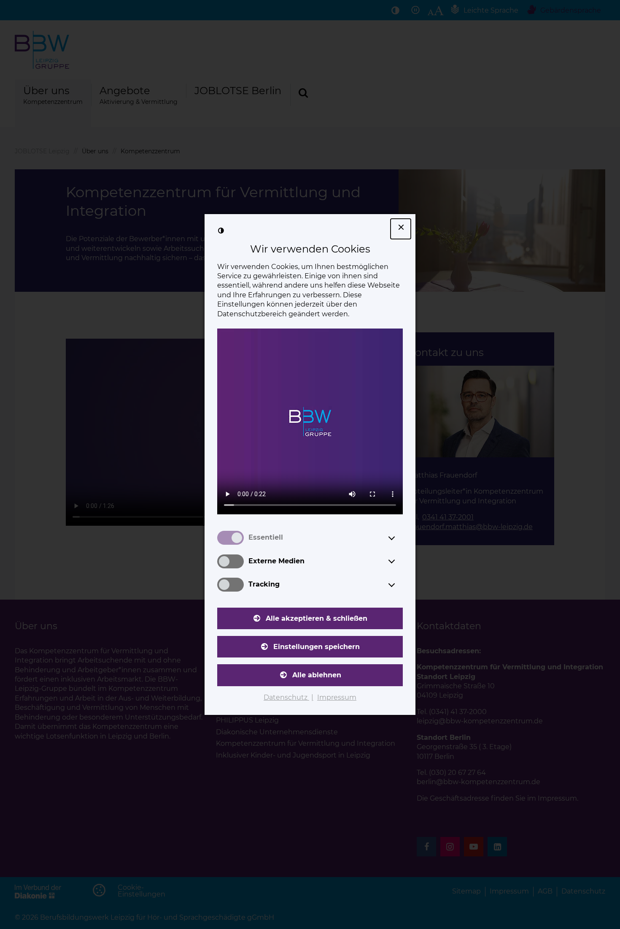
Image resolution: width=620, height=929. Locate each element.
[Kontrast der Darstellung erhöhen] (221, 230)
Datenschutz (286, 697)
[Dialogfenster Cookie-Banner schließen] (401, 229)
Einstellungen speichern (316, 647)
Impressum (336, 697)
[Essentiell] (399, 538)
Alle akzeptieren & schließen (316, 618)
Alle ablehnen (316, 675)
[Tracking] (399, 585)
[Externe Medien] (399, 561)
